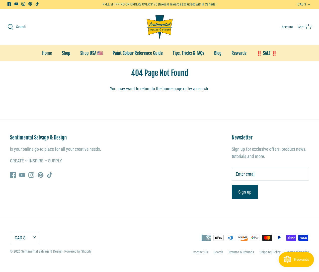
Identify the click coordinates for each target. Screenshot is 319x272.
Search (218, 252)
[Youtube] (16, 4)
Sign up (244, 192)
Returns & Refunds (241, 252)
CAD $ (302, 4)
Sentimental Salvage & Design (42, 251)
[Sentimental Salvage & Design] (160, 27)
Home (47, 53)
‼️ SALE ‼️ (266, 53)
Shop (66, 53)
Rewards (239, 53)
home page (172, 88)
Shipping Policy (270, 252)
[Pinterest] (30, 4)
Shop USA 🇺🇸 (91, 53)
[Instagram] (23, 4)
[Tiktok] (37, 4)
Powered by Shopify (77, 251)
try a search (198, 88)
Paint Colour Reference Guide (138, 53)
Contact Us (200, 252)
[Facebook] (9, 4)
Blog (218, 53)
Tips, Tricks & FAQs (188, 53)
